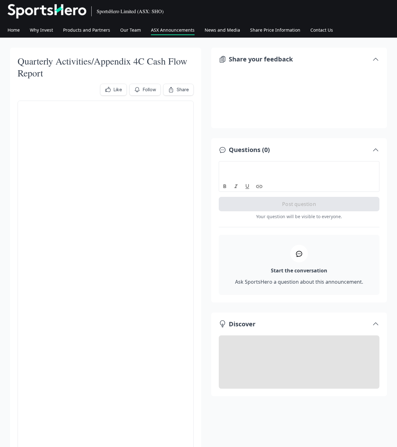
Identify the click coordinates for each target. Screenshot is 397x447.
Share (183, 89)
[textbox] (299, 167)
